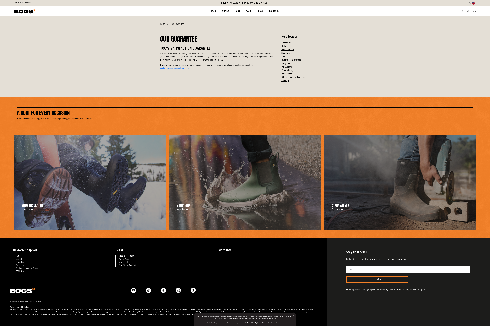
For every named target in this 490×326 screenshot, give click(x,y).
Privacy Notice (228, 318)
